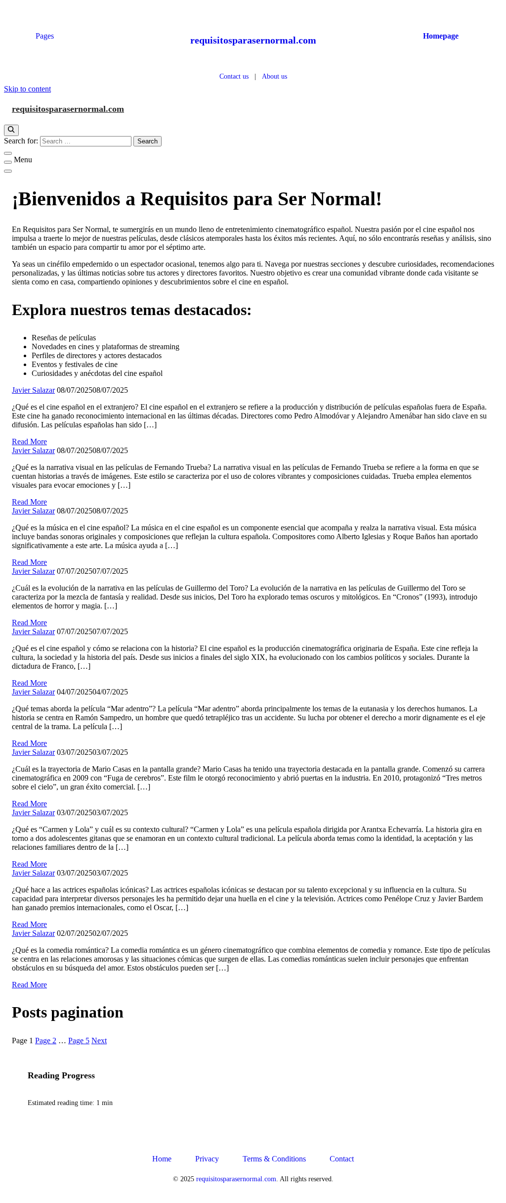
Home (161, 1159)
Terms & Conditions (274, 1159)
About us (274, 76)
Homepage (441, 36)
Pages (45, 36)
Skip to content (27, 89)
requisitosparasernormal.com (253, 40)
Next (99, 1040)
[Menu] (8, 162)
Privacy (207, 1159)
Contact (342, 1159)
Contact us (234, 76)
